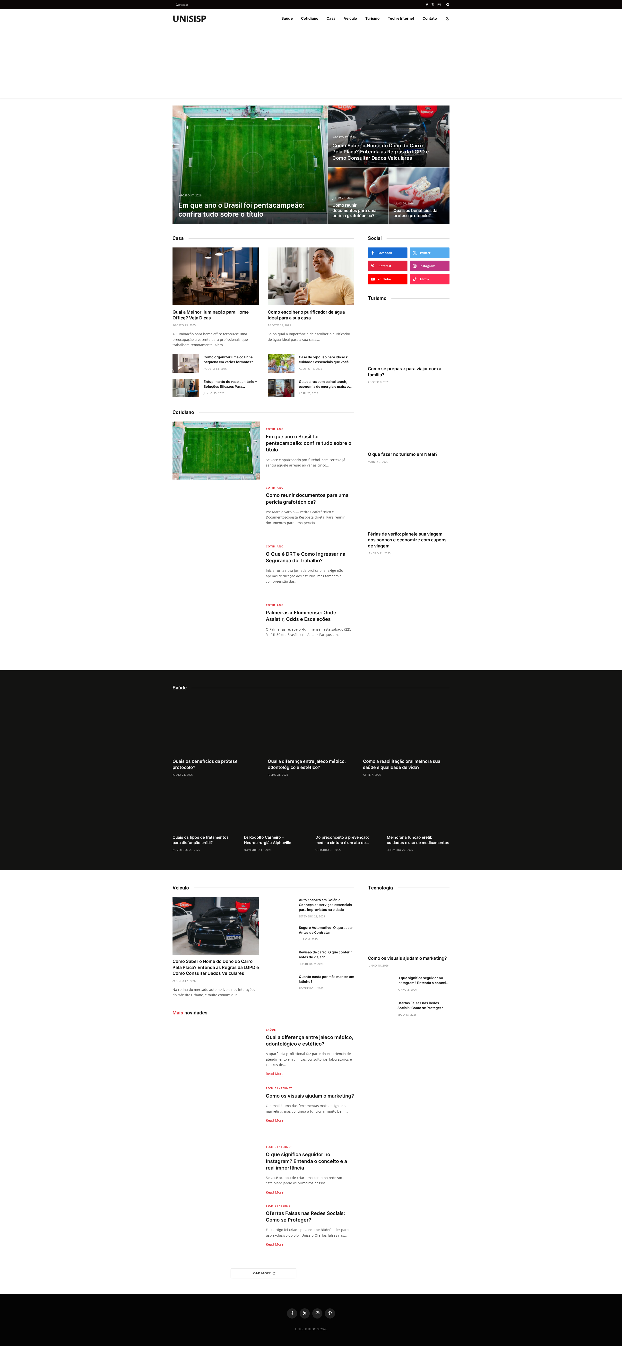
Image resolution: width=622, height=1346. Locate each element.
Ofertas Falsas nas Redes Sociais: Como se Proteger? (305, 1216)
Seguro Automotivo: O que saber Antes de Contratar (326, 929)
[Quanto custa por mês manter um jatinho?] (281, 983)
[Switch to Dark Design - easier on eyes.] (447, 18)
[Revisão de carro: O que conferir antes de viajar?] (281, 958)
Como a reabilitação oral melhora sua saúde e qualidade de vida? (401, 764)
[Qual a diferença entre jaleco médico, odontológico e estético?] (311, 726)
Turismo (372, 18)
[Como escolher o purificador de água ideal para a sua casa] (311, 276)
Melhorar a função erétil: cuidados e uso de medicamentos (418, 840)
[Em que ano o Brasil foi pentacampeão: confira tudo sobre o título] (250, 165)
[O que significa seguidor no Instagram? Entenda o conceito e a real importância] (216, 1168)
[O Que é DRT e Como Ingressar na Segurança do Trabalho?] (216, 568)
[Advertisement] (311, 64)
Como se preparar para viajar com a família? (404, 371)
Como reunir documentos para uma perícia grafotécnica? (354, 210)
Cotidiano (309, 18)
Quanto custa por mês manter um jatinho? (326, 979)
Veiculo (350, 18)
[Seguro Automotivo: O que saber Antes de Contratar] (281, 934)
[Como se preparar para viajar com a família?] (408, 335)
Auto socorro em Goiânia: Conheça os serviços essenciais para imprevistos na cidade (325, 905)
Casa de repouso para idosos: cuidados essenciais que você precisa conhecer (324, 359)
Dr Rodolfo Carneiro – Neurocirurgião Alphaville (267, 840)
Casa (331, 18)
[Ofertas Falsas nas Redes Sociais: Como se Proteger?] (216, 1227)
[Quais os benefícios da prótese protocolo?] (419, 195)
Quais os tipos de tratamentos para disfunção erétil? (201, 840)
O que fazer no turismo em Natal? (403, 454)
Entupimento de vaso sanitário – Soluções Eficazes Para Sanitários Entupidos (230, 384)
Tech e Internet (401, 18)
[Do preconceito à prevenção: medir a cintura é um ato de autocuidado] (346, 810)
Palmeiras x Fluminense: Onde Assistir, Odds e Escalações (301, 616)
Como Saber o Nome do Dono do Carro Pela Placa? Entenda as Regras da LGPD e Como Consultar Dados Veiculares (380, 152)
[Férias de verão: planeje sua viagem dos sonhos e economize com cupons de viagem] (408, 500)
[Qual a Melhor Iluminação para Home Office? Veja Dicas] (216, 276)
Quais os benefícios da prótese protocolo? (415, 213)
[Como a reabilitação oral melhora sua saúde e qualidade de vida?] (406, 726)
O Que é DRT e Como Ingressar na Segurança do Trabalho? (305, 557)
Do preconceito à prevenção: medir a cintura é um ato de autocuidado (342, 840)
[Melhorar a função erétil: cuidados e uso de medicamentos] (418, 810)
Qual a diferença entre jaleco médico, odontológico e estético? (307, 764)
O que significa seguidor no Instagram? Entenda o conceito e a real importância (306, 1161)
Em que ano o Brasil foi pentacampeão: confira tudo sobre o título (241, 209)
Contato (182, 5)
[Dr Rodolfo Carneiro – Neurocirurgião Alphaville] (275, 810)
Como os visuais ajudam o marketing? (310, 1096)
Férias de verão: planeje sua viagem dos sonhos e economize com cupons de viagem (407, 539)
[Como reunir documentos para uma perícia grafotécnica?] (358, 195)
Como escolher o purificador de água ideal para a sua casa (306, 314)
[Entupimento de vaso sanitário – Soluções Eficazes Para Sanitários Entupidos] (186, 388)
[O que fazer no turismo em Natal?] (408, 420)
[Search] (447, 4)
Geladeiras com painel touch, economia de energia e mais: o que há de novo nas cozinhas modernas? (324, 384)
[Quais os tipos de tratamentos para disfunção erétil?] (204, 810)
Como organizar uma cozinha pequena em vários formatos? (228, 359)
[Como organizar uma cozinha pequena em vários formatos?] (186, 363)
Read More (275, 1073)
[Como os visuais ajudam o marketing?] (216, 1110)
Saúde (287, 18)
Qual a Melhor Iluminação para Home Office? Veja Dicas (211, 314)
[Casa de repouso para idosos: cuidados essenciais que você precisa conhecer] (281, 363)
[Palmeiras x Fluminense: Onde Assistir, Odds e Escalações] (216, 627)
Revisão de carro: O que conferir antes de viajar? (325, 954)
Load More (261, 1273)
